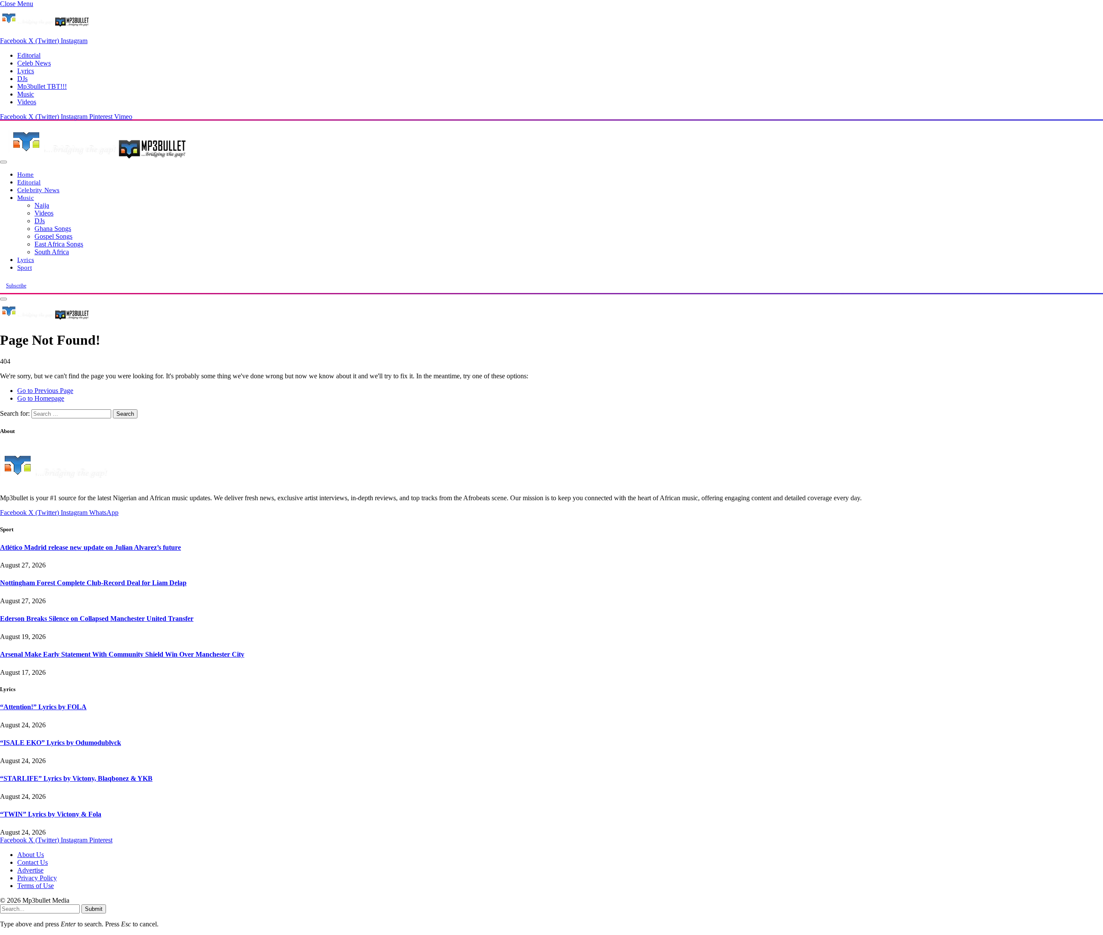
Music (25, 94)
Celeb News (34, 63)
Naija (41, 205)
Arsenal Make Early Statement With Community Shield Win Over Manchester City (122, 654)
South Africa (51, 252)
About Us (30, 854)
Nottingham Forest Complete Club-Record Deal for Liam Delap (93, 582)
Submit (94, 909)
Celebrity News (38, 189)
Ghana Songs (52, 228)
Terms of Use (35, 885)
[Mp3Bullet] (98, 159)
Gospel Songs (53, 236)
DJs (22, 78)
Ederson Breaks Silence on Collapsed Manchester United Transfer (96, 618)
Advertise (30, 870)
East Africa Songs (58, 244)
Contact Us (32, 862)
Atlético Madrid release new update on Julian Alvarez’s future (90, 547)
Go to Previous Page (45, 390)
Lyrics (25, 71)
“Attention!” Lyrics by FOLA (43, 707)
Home (25, 174)
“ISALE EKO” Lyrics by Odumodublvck (60, 742)
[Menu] (3, 162)
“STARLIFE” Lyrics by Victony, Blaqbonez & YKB (76, 778)
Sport (24, 267)
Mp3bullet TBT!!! (42, 86)
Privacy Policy (37, 878)
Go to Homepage (40, 398)
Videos (26, 102)
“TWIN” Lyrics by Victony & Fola (50, 814)
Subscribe (16, 286)
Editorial (29, 55)
